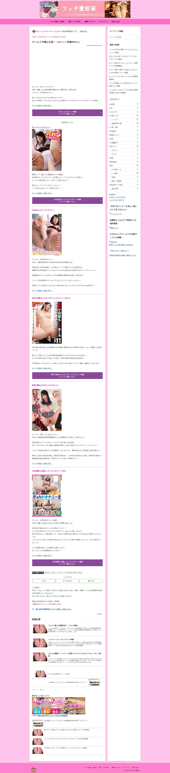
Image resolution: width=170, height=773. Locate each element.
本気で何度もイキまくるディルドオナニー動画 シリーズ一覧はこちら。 (67, 376)
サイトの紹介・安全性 (90, 767)
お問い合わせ (135, 767)
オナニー (56, 572)
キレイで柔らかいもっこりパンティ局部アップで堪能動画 (123, 64)
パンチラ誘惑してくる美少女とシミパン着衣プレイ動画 (123, 84)
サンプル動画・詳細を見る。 (42, 106)
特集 (35, 572)
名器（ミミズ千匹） (104, 767)
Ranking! (112, 194)
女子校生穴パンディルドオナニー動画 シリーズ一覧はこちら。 (67, 201)
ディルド (63, 572)
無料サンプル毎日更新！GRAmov (121, 245)
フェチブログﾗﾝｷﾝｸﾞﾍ (116, 200)
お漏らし (48, 572)
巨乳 (76, 572)
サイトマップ (126, 767)
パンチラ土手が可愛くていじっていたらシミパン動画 (123, 51)
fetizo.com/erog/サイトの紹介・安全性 (45, 601)
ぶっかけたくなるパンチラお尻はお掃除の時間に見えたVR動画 (123, 91)
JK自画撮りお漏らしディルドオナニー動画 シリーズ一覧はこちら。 (67, 563)
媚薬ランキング (116, 767)
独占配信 (41, 572)
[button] (137, 37)
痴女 (81, 572)
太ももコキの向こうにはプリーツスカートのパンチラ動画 (123, 57)
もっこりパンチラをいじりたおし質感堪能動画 (123, 78)
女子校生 (70, 572)
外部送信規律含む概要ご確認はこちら (122, 255)
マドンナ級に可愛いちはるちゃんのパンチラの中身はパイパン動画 (123, 71)
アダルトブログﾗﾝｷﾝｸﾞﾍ (117, 197)
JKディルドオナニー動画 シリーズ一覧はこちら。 (67, 113)
